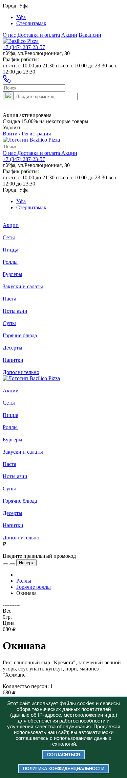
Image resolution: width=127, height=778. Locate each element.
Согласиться (63, 754)
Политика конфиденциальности (63, 768)
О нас (9, 35)
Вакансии (90, 35)
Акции (69, 35)
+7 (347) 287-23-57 (24, 47)
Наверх (26, 562)
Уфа (21, 17)
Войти (11, 133)
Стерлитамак (31, 23)
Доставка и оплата (38, 35)
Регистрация (36, 133)
